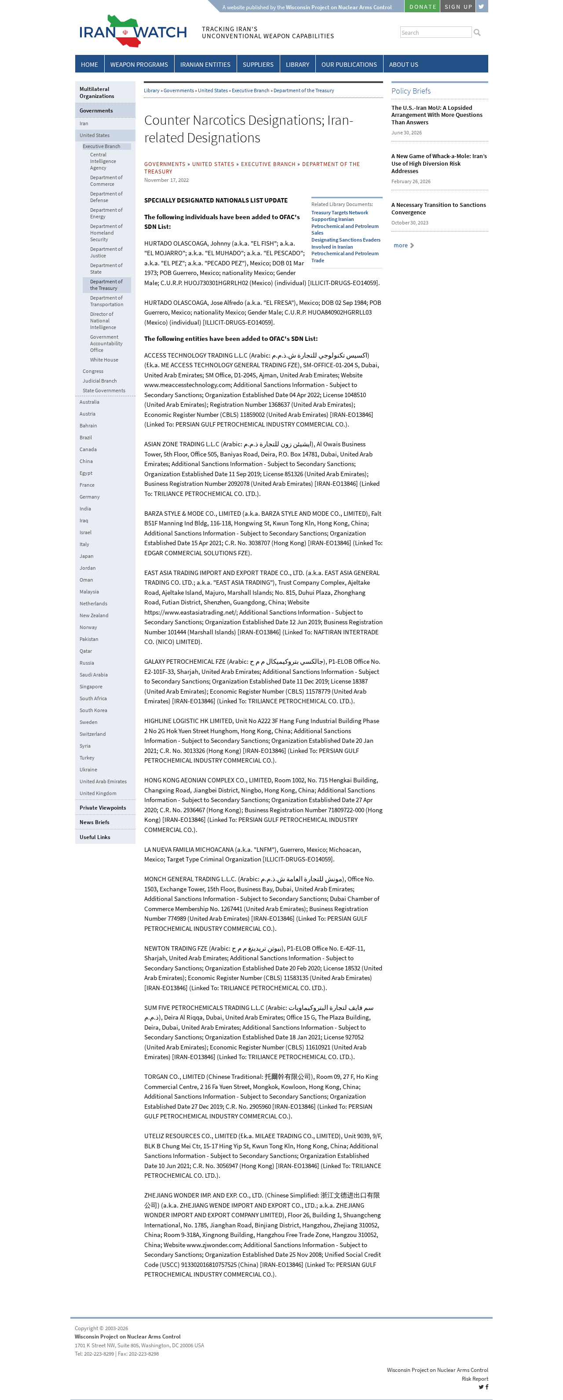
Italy (84, 544)
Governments (179, 90)
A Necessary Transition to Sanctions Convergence (438, 209)
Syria (85, 745)
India (85, 508)
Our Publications (349, 64)
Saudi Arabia (94, 674)
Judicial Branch (100, 381)
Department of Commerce (106, 181)
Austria (87, 413)
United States (213, 90)
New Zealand (94, 615)
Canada (88, 449)
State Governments (104, 390)
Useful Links (95, 837)
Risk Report (475, 1378)
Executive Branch (251, 90)
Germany (90, 496)
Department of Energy (106, 213)
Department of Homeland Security (106, 233)
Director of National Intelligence (103, 321)
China (86, 461)
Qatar (86, 651)
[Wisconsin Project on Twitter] (482, 6)
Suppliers (258, 64)
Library (297, 64)
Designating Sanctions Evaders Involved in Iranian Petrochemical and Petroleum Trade (345, 250)
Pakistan (89, 639)
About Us (403, 64)
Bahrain (88, 425)
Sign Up (459, 7)
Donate (423, 7)
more (401, 245)
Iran (84, 123)
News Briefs (95, 822)
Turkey (87, 757)
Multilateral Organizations (97, 92)
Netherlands (93, 603)
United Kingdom (98, 793)
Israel (85, 532)
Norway (88, 627)
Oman (86, 579)
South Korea (93, 710)
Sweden (89, 722)
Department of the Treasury (304, 90)
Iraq (84, 520)
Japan (87, 556)
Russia (87, 662)
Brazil (86, 437)
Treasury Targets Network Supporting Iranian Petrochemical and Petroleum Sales (345, 223)
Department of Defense (106, 197)
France (87, 484)
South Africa (93, 698)
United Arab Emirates (103, 781)
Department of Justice (106, 252)
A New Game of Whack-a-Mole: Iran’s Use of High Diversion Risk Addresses (439, 163)
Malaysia (89, 591)
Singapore (91, 686)
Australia (89, 401)
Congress (93, 371)
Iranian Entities (205, 64)
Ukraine (88, 769)
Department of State (106, 268)
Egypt (86, 473)
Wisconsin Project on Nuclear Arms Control (128, 1336)
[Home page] (131, 46)
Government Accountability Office (106, 344)
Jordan (88, 568)
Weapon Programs (139, 64)
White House (104, 360)
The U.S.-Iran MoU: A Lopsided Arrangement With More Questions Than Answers (437, 115)
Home (89, 64)
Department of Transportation (107, 301)
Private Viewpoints (103, 807)
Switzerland (93, 734)
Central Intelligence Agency (103, 161)
